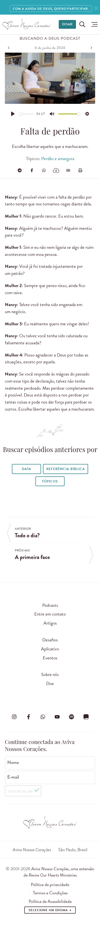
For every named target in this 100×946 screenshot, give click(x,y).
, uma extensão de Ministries (59, 871)
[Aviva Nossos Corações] (26, 24)
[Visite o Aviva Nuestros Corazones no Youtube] (57, 717)
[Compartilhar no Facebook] (32, 170)
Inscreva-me (20, 791)
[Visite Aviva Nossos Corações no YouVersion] (86, 717)
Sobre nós (50, 674)
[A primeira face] (90, 48)
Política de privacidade (50, 884)
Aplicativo (50, 648)
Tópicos (50, 481)
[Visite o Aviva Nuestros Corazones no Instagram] (14, 717)
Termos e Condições (50, 893)
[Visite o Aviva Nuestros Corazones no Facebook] (28, 717)
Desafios (50, 639)
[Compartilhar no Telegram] (20, 170)
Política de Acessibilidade (50, 901)
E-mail (13, 777)
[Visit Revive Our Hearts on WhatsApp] (42, 717)
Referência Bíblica (65, 469)
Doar (67, 24)
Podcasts (50, 605)
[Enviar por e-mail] (68, 170)
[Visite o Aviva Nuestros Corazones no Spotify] (71, 717)
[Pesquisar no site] (82, 24)
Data (26, 469)
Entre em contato (50, 614)
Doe (50, 683)
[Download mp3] (56, 170)
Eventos (50, 657)
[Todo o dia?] (9, 48)
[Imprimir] (80, 170)
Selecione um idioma (49, 910)
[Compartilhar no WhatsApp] (44, 170)
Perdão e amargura (57, 158)
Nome (13, 762)
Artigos (50, 623)
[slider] (26, 114)
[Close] (96, 8)
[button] (93, 24)
